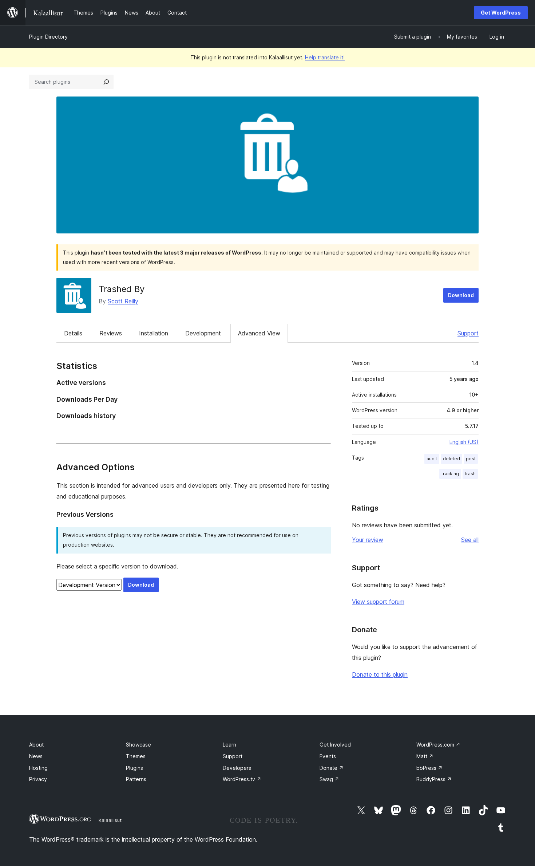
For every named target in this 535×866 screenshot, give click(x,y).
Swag (329, 779)
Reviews (110, 333)
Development (203, 333)
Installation (153, 333)
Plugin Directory (48, 37)
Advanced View (259, 333)
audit (432, 458)
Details (73, 333)
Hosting (38, 768)
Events (328, 756)
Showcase (138, 744)
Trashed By (121, 289)
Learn (229, 744)
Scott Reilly (123, 301)
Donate (332, 768)
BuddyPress (434, 779)
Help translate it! (325, 57)
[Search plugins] (106, 82)
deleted (451, 458)
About (36, 744)
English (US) (464, 442)
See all (470, 539)
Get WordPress (501, 12)
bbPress (429, 768)
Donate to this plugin (380, 674)
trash (470, 473)
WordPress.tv (242, 779)
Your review (367, 539)
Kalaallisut (110, 820)
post (471, 458)
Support (468, 333)
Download (461, 295)
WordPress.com (438, 744)
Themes (136, 756)
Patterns (136, 779)
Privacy (38, 779)
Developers (237, 768)
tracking (450, 473)
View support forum (378, 601)
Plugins (134, 768)
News (36, 756)
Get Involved (335, 744)
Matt (424, 756)
